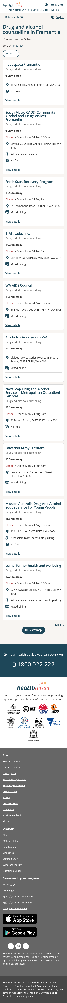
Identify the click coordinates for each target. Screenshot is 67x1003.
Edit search (12, 17)
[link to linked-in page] (26, 946)
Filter (12, 54)
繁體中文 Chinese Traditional (18, 902)
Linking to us (9, 773)
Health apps (9, 846)
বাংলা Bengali (9, 890)
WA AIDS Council (18, 285)
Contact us (8, 809)
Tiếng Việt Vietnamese (15, 908)
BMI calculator (10, 840)
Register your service (14, 785)
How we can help (12, 761)
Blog (5, 835)
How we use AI (10, 803)
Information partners (14, 779)
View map (37, 630)
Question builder (12, 870)
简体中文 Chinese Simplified (18, 896)
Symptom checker (12, 864)
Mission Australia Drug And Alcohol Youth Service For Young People (33, 505)
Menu (59, 4)
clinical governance (22, 960)
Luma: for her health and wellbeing (33, 565)
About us (7, 821)
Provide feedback (12, 815)
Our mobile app (11, 767)
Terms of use (10, 791)
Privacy (6, 797)
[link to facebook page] (11, 946)
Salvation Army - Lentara (25, 447)
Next (58, 625)
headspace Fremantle (22, 64)
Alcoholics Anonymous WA (26, 337)
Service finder (10, 858)
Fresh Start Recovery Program (29, 181)
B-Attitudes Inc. (17, 233)
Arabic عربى (9, 884)
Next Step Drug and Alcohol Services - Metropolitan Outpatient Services (32, 392)
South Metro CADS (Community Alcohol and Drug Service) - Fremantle (30, 116)
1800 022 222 (35, 664)
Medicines (8, 852)
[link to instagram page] (18, 946)
